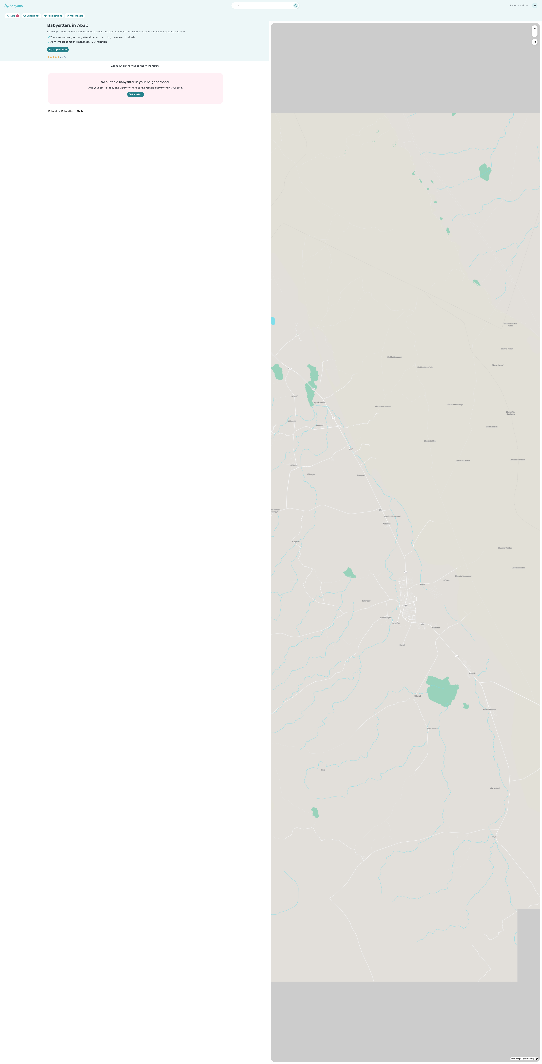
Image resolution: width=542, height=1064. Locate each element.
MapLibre (515, 1058)
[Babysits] (14, 5)
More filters (76, 15)
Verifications (54, 15)
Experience (33, 15)
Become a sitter (519, 5)
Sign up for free (58, 49)
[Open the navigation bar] (534, 5)
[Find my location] (534, 42)
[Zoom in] (534, 28)
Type (13, 15)
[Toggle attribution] (536, 1058)
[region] (405, 542)
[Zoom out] (534, 34)
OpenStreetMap (528, 1058)
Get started (135, 94)
